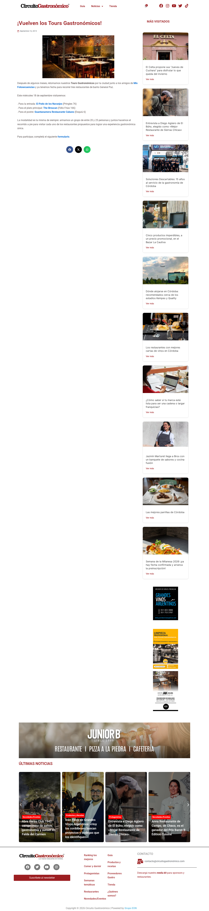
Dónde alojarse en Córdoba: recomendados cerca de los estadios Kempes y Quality (162, 295)
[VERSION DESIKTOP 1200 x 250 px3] (104, 740)
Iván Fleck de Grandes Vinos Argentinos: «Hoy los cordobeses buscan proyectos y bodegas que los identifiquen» (82, 828)
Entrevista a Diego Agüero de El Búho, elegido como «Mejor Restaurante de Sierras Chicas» (164, 127)
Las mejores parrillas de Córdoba (165, 512)
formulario (63, 136)
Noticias (95, 6)
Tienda (113, 6)
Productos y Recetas (75, 815)
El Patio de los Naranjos (49, 103)
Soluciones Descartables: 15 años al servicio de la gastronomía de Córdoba (165, 183)
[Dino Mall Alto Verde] (165, 690)
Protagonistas (115, 817)
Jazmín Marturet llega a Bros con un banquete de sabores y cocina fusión (165, 460)
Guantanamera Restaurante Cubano (54, 111)
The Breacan (50, 107)
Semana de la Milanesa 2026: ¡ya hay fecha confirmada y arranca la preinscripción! (165, 565)
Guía (82, 6)
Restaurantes (91, 891)
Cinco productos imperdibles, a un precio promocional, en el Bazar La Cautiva (164, 239)
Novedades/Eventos (31, 817)
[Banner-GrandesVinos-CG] (165, 603)
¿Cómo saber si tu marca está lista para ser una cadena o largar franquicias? (165, 403)
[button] (69, 149)
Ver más (150, 79)
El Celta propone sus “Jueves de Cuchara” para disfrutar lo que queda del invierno (164, 70)
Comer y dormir (92, 866)
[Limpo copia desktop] (165, 648)
